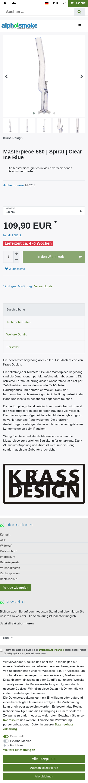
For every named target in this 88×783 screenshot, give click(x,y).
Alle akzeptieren (44, 759)
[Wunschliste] (64, 3)
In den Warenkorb (50, 257)
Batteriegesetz (9, 562)
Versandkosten (43, 286)
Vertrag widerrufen (15, 587)
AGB (3, 540)
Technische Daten (18, 322)
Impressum (7, 556)
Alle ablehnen (44, 776)
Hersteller (12, 347)
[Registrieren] (14, 3)
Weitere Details (16, 334)
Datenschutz (8, 551)
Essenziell (16, 736)
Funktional (17, 745)
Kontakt (5, 534)
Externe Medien (20, 741)
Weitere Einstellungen (19, 749)
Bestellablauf (8, 579)
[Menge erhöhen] (16, 254)
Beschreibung (15, 309)
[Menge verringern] (16, 260)
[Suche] (79, 12)
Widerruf (6, 545)
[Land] (47, 3)
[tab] (44, 309)
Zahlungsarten (10, 573)
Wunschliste (16, 268)
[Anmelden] (5, 3)
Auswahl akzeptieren (44, 767)
